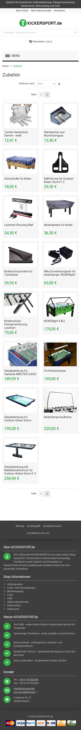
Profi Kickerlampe (55, 370)
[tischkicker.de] (40, 23)
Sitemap (20, 526)
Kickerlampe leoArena (57, 417)
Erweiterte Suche (52, 526)
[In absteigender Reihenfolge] (59, 84)
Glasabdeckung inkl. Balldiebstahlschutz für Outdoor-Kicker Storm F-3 (20, 470)
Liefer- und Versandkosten (21, 587)
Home (5, 66)
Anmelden (59, 10)
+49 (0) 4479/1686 (28, 679)
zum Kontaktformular (25, 692)
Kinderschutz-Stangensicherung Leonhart (15, 324)
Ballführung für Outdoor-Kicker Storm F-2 (59, 180)
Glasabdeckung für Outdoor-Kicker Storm (17, 418)
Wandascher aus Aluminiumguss (54, 134)
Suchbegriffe (33, 526)
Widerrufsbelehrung (18, 602)
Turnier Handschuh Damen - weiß (16, 134)
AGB (9, 598)
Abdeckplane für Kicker (58, 224)
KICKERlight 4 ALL (54, 321)
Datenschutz (14, 605)
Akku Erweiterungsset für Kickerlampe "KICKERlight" (60, 273)
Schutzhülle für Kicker (17, 178)
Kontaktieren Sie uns (38, 533)
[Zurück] (41, 95)
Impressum (13, 609)
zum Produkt (20, 116)
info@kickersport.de (24, 688)
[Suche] (75, 32)
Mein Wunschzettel (41, 10)
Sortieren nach (26, 83)
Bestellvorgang (15, 591)
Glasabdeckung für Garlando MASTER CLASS (20, 372)
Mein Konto (22, 10)
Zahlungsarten (15, 584)
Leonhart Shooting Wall (18, 224)
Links (10, 595)
